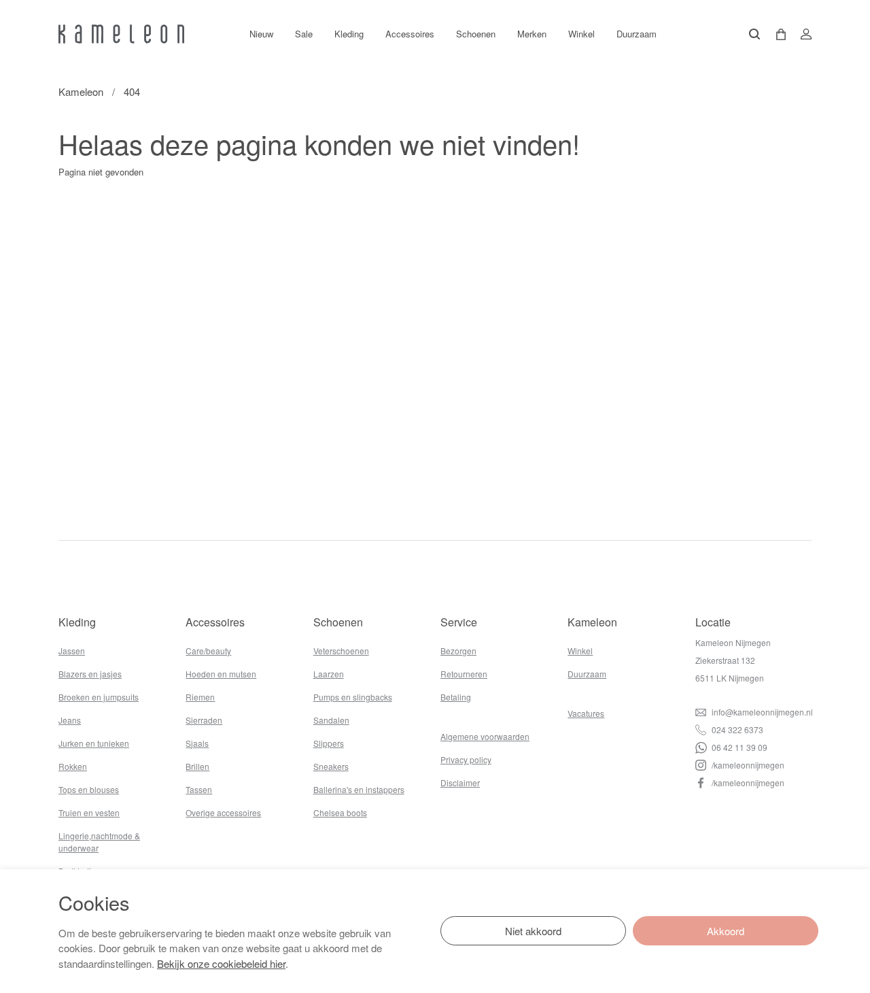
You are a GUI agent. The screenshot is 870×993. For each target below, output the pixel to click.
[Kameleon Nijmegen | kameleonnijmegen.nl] (121, 34)
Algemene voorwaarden (484, 736)
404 (132, 91)
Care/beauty (208, 650)
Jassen (71, 650)
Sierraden (204, 720)
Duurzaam (636, 33)
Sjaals (197, 743)
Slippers (328, 743)
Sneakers (331, 766)
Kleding (349, 33)
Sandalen (331, 720)
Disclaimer (460, 782)
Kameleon (80, 91)
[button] (776, 34)
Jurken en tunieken (93, 743)
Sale (304, 33)
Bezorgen (458, 650)
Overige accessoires (223, 812)
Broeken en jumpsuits (98, 697)
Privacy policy (465, 759)
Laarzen (328, 673)
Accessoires (409, 33)
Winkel (581, 33)
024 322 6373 (736, 729)
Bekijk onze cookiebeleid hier (221, 963)
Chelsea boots (340, 812)
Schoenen (475, 33)
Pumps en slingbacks (352, 697)
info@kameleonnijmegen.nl (761, 712)
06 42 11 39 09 (738, 747)
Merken (531, 33)
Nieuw (261, 33)
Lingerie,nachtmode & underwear (99, 842)
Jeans (69, 720)
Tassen (199, 789)
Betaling (455, 697)
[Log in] (802, 34)
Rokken (72, 766)
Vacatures (586, 713)
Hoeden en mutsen (221, 673)
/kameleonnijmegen (747, 765)
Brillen (197, 766)
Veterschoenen (341, 650)
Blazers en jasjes (90, 673)
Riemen (200, 697)
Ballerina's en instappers (358, 789)
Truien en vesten (89, 812)
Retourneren (463, 673)
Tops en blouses (88, 789)
